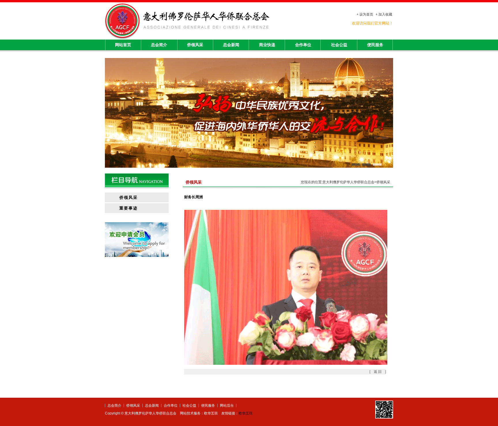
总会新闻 (231, 45)
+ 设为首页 (364, 14)
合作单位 (303, 45)
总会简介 (159, 45)
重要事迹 (128, 208)
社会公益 (339, 45)
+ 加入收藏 (384, 14)
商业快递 (267, 45)
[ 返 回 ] (377, 372)
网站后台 (227, 405)
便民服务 (375, 45)
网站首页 (123, 45)
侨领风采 (195, 45)
